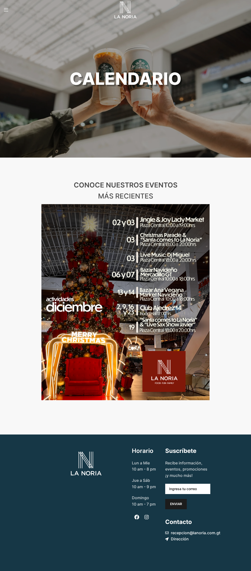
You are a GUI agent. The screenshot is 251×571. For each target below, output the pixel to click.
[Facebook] (137, 517)
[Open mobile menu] (6, 10)
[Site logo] (125, 9)
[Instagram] (146, 517)
